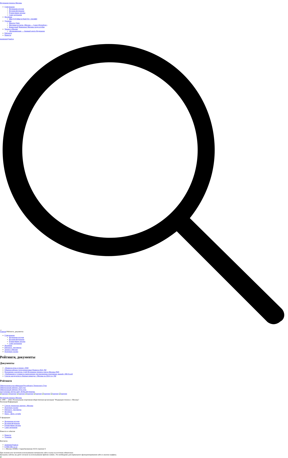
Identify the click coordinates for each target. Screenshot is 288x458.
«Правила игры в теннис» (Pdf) (16, 368)
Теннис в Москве (11, 29)
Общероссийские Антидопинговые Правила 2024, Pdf (25, 370)
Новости (7, 35)
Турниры (7, 21)
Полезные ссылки (11, 352)
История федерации (16, 11)
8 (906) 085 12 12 (10, 447)
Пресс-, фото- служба (12, 414)
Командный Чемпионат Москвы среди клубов (27, 27)
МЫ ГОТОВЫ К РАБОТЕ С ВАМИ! (23, 19)
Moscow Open (14, 23)
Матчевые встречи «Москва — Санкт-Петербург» (28, 25)
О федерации (9, 7)
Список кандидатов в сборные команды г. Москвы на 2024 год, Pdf (30, 376)
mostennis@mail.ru (7, 39)
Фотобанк (8, 17)
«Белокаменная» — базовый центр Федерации (27, 31)
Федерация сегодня (16, 9)
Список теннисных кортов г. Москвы (18, 406)
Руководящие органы (17, 13)
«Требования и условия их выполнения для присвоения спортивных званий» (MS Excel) (38, 374)
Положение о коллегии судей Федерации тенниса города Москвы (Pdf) (31, 372)
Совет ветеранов (15, 15)
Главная (3, 332)
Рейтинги (8, 33)
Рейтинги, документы (12, 348)
